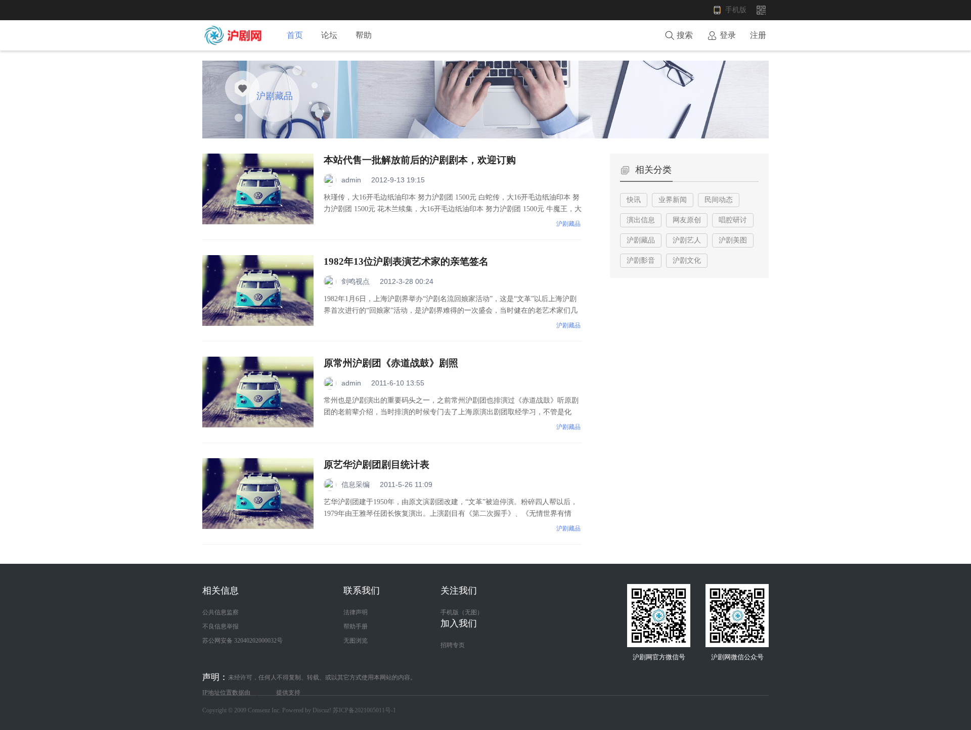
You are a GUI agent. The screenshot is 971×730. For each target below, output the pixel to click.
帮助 (364, 35)
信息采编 (355, 484)
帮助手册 (355, 626)
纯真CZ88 (263, 692)
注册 (758, 35)
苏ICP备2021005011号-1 (364, 710)
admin (351, 180)
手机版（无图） (461, 612)
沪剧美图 (733, 240)
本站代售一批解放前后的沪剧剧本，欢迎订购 (420, 160)
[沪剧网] (235, 44)
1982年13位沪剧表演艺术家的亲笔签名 (406, 261)
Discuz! (322, 710)
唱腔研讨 (733, 220)
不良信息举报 (220, 626)
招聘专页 (452, 645)
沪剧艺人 (687, 240)
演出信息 (641, 220)
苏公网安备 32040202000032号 (242, 640)
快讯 (634, 200)
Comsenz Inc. (265, 710)
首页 (295, 35)
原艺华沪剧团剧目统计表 (376, 464)
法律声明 (355, 612)
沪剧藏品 (568, 223)
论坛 (329, 35)
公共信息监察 (220, 612)
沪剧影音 (641, 260)
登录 (728, 35)
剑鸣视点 (355, 281)
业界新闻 (672, 200)
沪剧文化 (687, 260)
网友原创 (687, 220)
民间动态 (718, 200)
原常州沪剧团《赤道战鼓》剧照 (391, 363)
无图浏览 (355, 640)
